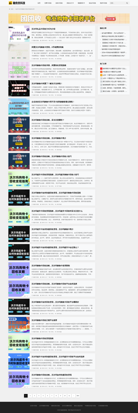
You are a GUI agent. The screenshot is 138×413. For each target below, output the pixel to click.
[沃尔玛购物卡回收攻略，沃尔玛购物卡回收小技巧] (19, 169)
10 (65, 395)
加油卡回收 (92, 3)
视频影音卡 (81, 3)
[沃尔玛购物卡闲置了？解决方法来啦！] (19, 96)
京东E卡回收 (33, 405)
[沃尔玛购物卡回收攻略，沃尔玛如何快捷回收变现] (19, 387)
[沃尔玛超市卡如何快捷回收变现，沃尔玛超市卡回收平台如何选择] (19, 369)
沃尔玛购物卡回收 (44, 405)
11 (69, 395)
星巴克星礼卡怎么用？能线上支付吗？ (116, 81)
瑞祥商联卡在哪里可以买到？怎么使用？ (116, 68)
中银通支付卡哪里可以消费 (112, 72)
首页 (39, 3)
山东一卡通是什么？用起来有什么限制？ (116, 78)
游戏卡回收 (59, 3)
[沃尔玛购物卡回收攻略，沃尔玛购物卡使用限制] (19, 278)
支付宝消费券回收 (67, 405)
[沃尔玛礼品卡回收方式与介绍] (19, 41)
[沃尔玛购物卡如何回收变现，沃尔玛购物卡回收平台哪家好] (19, 314)
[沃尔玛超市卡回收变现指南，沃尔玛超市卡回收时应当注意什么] (19, 223)
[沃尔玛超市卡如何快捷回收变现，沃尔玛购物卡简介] (19, 241)
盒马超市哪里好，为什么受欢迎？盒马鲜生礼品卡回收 (120, 33)
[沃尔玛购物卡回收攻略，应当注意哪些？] (19, 132)
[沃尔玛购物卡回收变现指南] (19, 351)
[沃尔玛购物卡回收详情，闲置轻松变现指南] (19, 77)
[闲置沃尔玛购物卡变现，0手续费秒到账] (19, 59)
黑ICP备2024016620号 (74, 410)
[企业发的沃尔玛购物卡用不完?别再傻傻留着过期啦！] (19, 114)
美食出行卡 (70, 3)
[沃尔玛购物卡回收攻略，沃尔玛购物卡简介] (19, 150)
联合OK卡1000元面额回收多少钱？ (113, 56)
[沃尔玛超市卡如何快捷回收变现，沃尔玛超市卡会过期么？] (19, 260)
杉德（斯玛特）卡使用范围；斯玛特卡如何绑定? (119, 88)
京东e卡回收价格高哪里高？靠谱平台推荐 (116, 52)
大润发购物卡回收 (103, 405)
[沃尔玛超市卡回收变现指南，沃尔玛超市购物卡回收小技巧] (19, 187)
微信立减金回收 (78, 405)
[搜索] (127, 3)
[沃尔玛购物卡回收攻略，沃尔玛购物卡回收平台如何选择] (19, 296)
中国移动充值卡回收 (90, 405)
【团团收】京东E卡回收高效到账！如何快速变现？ (119, 39)
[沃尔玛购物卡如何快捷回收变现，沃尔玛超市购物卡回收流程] (19, 205)
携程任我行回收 (55, 405)
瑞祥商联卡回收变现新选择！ (111, 49)
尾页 (78, 395)
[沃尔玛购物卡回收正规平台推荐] (19, 332)
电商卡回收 (103, 3)
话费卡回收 (48, 3)
